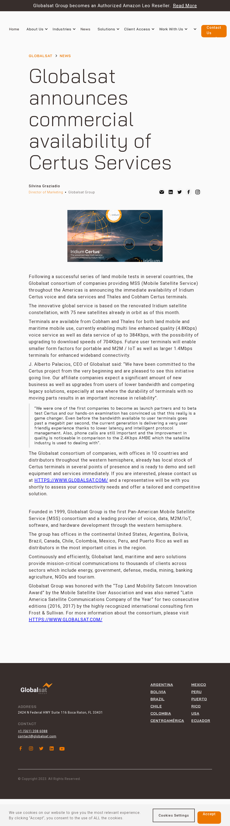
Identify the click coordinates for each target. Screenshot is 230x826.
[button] (40, 29)
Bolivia (158, 692)
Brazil (157, 699)
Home (14, 29)
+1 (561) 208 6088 (33, 731)
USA (195, 713)
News (85, 29)
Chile (156, 706)
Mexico (198, 684)
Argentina (161, 684)
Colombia (160, 713)
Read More (185, 5)
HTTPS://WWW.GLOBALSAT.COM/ (71, 480)
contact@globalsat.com (37, 736)
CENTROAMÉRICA (167, 720)
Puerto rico (199, 702)
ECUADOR (200, 720)
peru (196, 692)
